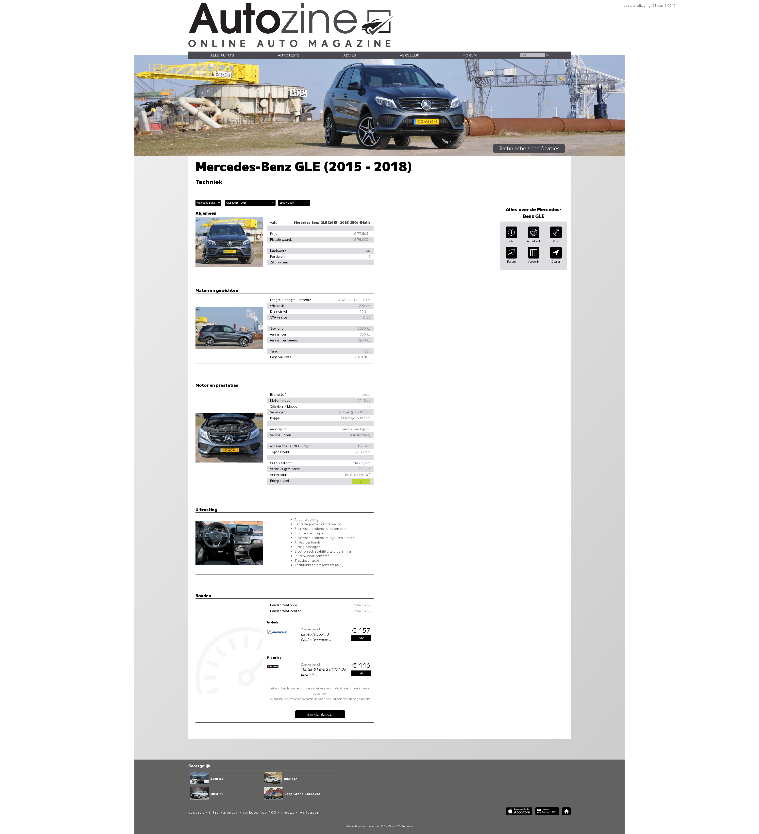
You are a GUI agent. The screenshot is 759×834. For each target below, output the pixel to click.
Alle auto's (222, 55)
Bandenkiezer (320, 714)
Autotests (288, 55)
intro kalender (223, 812)
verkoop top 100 (260, 812)
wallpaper (309, 812)
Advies (349, 55)
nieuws (288, 812)
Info (361, 637)
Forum (470, 55)
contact (196, 812)
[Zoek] (547, 54)
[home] (565, 814)
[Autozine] (379, 24)
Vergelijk (409, 55)
